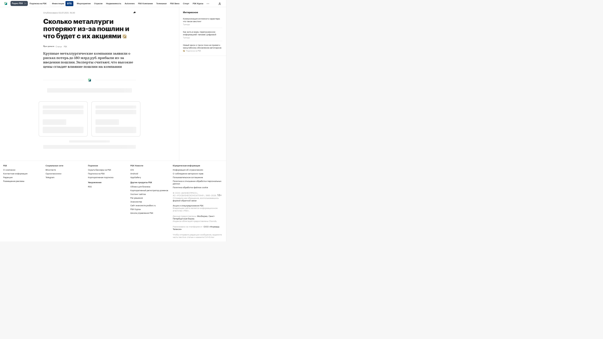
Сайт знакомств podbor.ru (143, 205)
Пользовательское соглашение (188, 177)
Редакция (8, 177)
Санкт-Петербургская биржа (194, 217)
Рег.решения (136, 197)
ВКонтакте (51, 169)
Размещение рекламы (13, 180)
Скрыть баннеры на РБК (99, 169)
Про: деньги (48, 46)
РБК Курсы (135, 208)
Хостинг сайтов (138, 193)
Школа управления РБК (141, 212)
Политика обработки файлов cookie (190, 187)
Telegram (50, 177)
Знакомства (136, 201)
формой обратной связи (185, 200)
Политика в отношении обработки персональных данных (197, 182)
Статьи (59, 46)
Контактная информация (15, 173)
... (207, 3)
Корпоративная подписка (100, 177)
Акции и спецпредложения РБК (188, 205)
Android (134, 173)
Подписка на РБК (193, 50)
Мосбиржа (202, 215)
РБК (65, 46)
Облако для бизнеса (140, 186)
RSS (90, 186)
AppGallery (135, 177)
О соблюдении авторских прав (188, 173)
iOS (132, 169)
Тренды (186, 24)
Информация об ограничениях (188, 169)
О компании (9, 169)
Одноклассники (53, 173)
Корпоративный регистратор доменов (149, 190)
